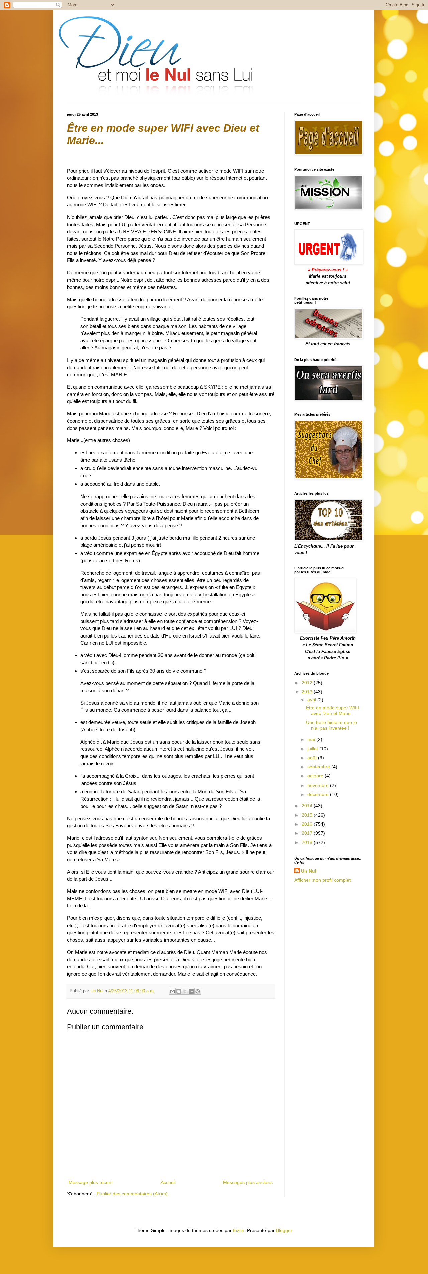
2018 (308, 842)
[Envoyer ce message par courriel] (172, 991)
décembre (318, 794)
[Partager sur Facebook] (191, 991)
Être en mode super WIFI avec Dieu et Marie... (332, 710)
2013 (308, 691)
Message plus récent (91, 1182)
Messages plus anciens (248, 1182)
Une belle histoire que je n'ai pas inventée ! (331, 725)
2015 (308, 815)
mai (311, 739)
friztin (238, 1230)
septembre (319, 766)
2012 (308, 682)
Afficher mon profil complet (322, 880)
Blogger (284, 1230)
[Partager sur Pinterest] (197, 991)
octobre (316, 775)
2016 (308, 824)
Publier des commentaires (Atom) (132, 1193)
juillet (313, 748)
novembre (318, 785)
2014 (308, 805)
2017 (308, 833)
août (312, 757)
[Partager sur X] (185, 991)
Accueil (168, 1182)
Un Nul (308, 871)
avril (312, 699)
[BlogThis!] (178, 991)
